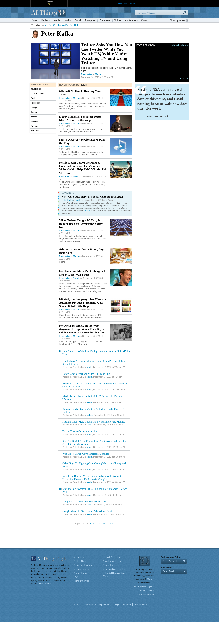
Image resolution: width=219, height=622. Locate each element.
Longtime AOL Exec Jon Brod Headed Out (84, 501)
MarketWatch (61, 1)
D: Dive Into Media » (144, 590)
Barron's (73, 1)
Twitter (34, 112)
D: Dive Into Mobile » (144, 594)
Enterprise (90, 20)
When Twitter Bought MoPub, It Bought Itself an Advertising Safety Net (81, 224)
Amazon (34, 126)
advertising (36, 89)
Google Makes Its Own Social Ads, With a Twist (87, 511)
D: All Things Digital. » (144, 587)
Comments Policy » (82, 565)
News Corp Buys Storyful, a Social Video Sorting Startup (93, 196)
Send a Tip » (108, 565)
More (109, 3)
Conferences (131, 20)
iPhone (34, 117)
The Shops (49, 1)
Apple (33, 98)
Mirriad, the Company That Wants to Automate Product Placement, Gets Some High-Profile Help (82, 303)
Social (78, 20)
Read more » (45, 584)
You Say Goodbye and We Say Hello (62, 25)
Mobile (57, 20)
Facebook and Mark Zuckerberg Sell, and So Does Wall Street (82, 272)
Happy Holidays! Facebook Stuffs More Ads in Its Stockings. (80, 118)
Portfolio (87, 1)
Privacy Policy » (81, 573)
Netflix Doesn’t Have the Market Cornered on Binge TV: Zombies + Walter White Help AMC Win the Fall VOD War (83, 168)
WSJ (36, 1)
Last (112, 523)
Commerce (105, 20)
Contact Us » (79, 561)
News (34, 20)
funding (34, 121)
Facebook (35, 103)
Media (68, 20)
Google (34, 107)
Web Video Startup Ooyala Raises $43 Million (85, 453)
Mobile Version (140, 604)
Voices (117, 20)
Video (144, 20)
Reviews (45, 20)
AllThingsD (49, 13)
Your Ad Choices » (111, 557)
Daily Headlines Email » (114, 569)
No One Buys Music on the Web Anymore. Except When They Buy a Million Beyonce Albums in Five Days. (82, 329)
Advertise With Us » (112, 561)
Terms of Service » (82, 581)
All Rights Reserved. (121, 604)
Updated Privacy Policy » (125, 3)
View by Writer (177, 20)
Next (104, 523)
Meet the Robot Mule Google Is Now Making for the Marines (93, 421)
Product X (98, 1)
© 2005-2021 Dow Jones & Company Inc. (91, 604)
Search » (183, 78)
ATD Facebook (38, 93)
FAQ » (76, 577)
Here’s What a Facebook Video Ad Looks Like (86, 373)
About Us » (78, 557)
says (87, 210)
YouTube (35, 131)
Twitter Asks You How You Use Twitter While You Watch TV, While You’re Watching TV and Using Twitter (106, 53)
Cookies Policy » (81, 569)
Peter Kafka (86, 74)
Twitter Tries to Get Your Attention (79, 431)
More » (150, 579)
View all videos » (180, 45)
